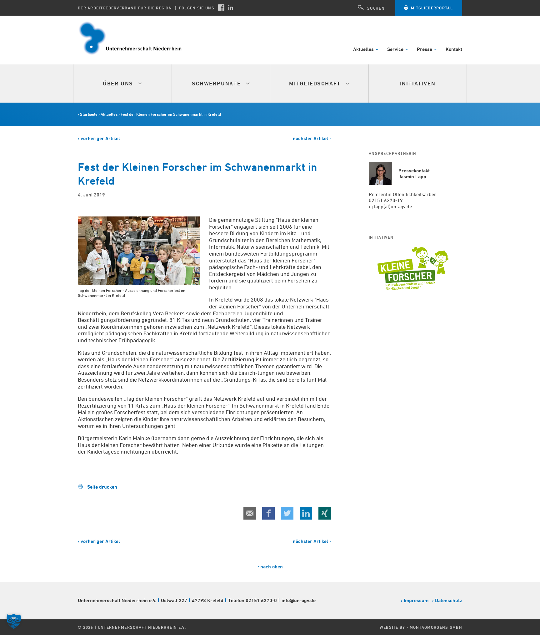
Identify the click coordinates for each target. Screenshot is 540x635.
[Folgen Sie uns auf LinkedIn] (231, 7)
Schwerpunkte (217, 83)
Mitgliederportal (432, 7)
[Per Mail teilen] (249, 513)
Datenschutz (448, 600)
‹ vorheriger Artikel (99, 138)
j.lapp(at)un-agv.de (392, 206)
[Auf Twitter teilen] (287, 513)
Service (396, 49)
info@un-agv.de (299, 600)
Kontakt (454, 49)
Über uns (119, 83)
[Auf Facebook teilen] (268, 513)
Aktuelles (364, 49)
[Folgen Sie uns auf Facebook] (221, 7)
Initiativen (418, 83)
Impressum (416, 600)
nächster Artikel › (312, 138)
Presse (425, 49)
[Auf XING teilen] (324, 513)
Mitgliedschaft (315, 83)
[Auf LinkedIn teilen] (306, 513)
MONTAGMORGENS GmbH (436, 627)
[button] (14, 621)
